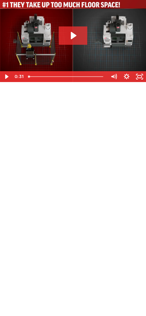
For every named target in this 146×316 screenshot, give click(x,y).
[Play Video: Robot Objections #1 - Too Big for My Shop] (73, 35)
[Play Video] (6, 76)
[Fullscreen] (139, 76)
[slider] (66, 76)
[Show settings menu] (126, 76)
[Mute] (113, 76)
